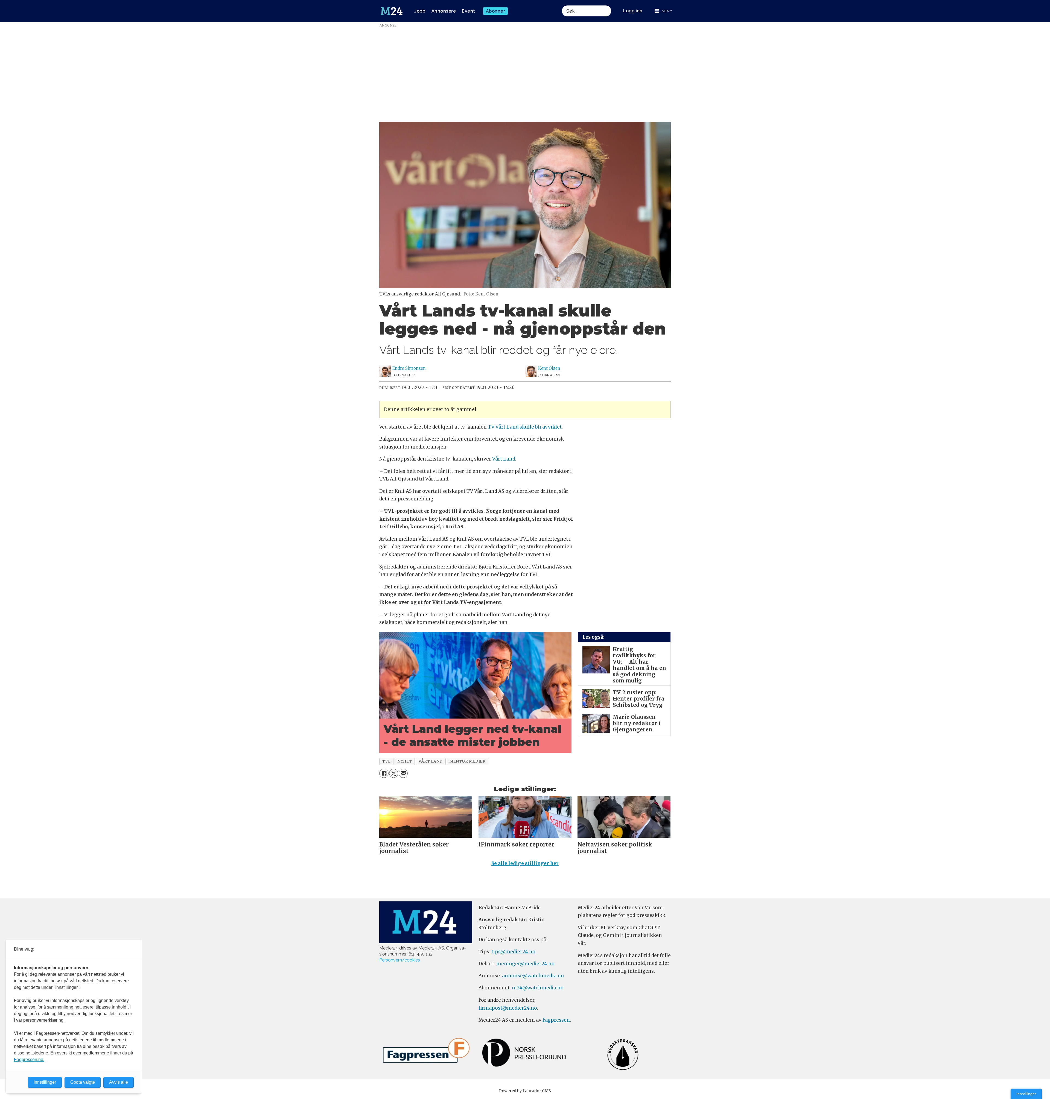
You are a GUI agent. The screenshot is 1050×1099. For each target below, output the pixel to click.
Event (468, 11)
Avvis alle (118, 1082)
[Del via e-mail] (403, 773)
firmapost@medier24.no (508, 1008)
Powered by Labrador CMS (525, 1090)
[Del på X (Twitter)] (393, 773)
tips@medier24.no (513, 952)
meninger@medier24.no (525, 964)
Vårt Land (503, 459)
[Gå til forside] (391, 11)
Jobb (419, 11)
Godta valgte (82, 1082)
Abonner (495, 11)
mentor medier (467, 761)
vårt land (431, 761)
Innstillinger (1026, 1094)
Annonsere (443, 11)
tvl (386, 761)
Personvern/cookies (399, 960)
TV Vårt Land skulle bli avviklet (525, 427)
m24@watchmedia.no (537, 988)
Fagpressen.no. (29, 1059)
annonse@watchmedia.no (533, 976)
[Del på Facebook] (383, 773)
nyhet (404, 761)
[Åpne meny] (663, 11)
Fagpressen (556, 1020)
